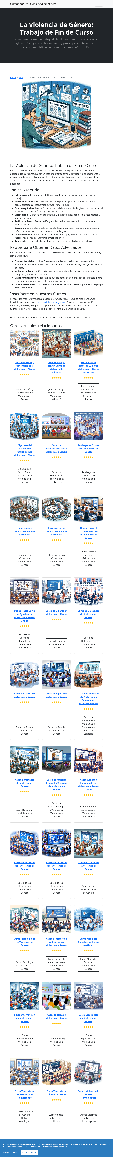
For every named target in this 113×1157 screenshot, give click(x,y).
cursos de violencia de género (50, 302)
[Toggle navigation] (99, 4)
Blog (21, 77)
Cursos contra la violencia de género (33, 4)
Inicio (13, 77)
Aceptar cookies (29, 1152)
